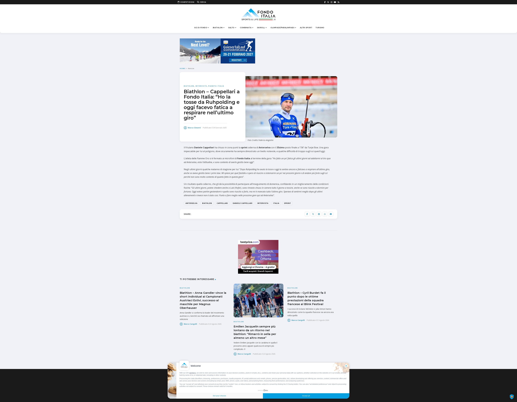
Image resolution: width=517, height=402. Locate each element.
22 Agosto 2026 (215, 324)
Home (183, 68)
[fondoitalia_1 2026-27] (217, 50)
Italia (276, 203)
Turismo (319, 28)
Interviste (201, 86)
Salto (231, 28)
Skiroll (261, 28)
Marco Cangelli (190, 324)
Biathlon (218, 28)
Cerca (203, 2)
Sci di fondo (200, 28)
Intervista (262, 203)
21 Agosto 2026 (323, 320)
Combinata (245, 28)
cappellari (222, 203)
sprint (287, 203)
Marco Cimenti (194, 127)
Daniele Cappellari (242, 203)
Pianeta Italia (216, 86)
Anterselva (191, 203)
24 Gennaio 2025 (220, 127)
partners (192, 373)
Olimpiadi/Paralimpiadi (282, 28)
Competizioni (187, 2)
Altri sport (306, 28)
